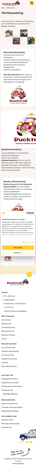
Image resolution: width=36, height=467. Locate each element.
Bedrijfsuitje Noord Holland (10, 383)
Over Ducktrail (6, 320)
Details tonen (26, 242)
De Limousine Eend (7, 355)
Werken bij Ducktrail (7, 331)
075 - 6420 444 (9, 296)
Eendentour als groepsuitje (10, 351)
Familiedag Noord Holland (9, 379)
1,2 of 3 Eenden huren (8, 347)
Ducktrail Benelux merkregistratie (15, 311)
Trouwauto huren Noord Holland (11, 407)
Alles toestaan (18, 247)
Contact (4, 339)
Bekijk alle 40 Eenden (8, 335)
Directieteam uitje (7, 390)
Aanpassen (17, 252)
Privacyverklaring (18, 463)
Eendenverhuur (6, 324)
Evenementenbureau (8, 327)
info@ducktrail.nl (9, 300)
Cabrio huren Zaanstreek (9, 404)
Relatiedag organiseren (10, 394)
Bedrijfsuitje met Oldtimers (10, 411)
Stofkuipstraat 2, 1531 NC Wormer (15, 304)
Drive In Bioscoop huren (9, 366)
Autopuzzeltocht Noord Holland (11, 386)
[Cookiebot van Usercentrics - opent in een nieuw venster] (26, 213)
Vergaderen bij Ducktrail (9, 359)
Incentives (4, 362)
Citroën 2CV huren (7, 420)
